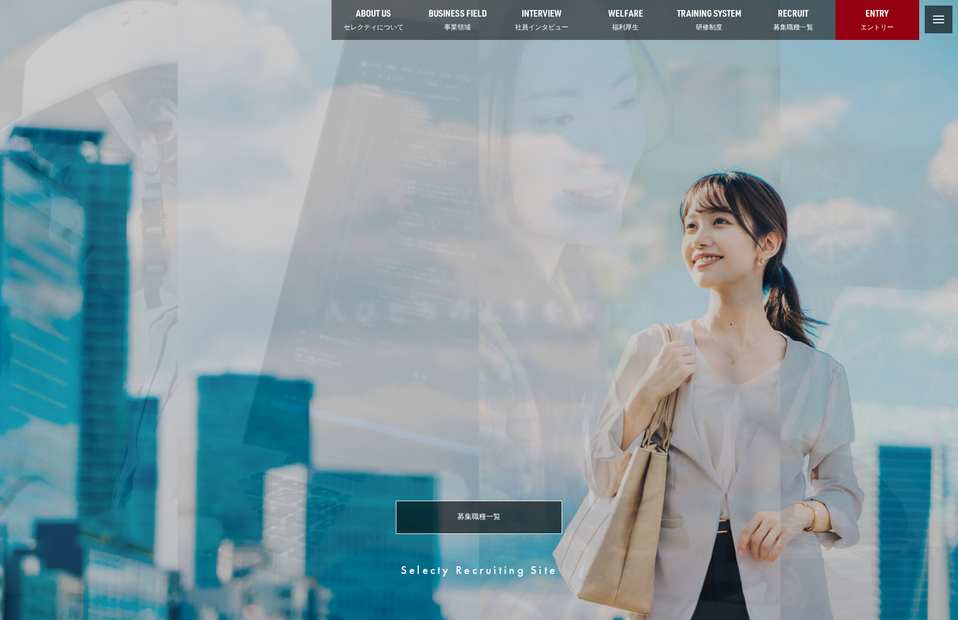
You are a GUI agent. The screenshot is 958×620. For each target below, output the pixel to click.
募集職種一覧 (793, 19)
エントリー (877, 19)
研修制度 (709, 19)
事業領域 (458, 19)
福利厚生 (625, 19)
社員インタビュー (541, 19)
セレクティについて (374, 19)
